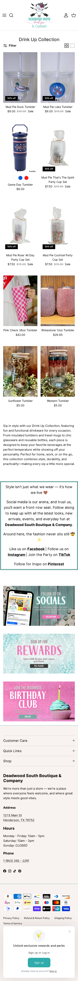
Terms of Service (12, 923)
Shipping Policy (63, 918)
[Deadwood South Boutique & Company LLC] (39, 15)
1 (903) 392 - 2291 (16, 861)
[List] (72, 45)
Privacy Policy (11, 918)
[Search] (13, 15)
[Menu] (4, 15)
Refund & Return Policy (37, 918)
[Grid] (66, 45)
